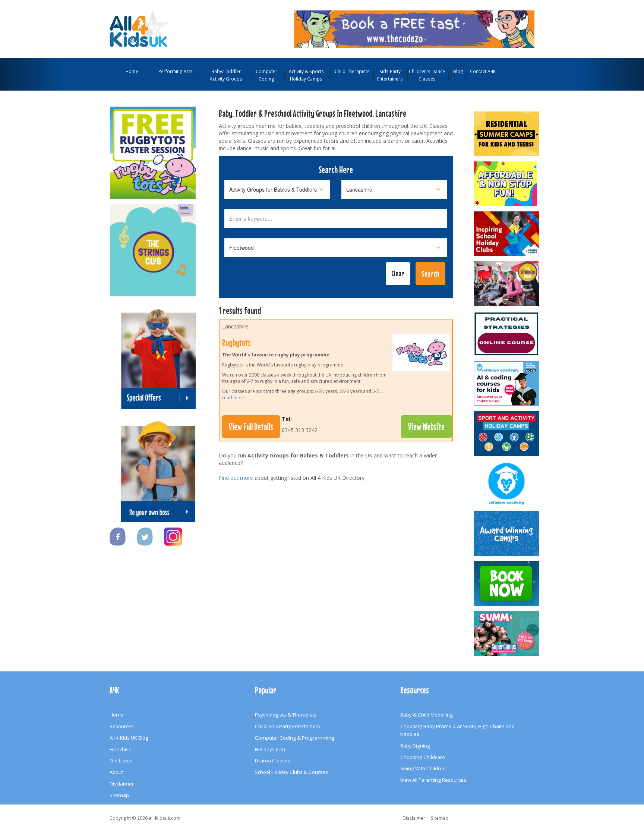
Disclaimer (122, 783)
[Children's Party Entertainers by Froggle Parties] (507, 583)
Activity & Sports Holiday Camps (306, 75)
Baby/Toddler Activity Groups (226, 75)
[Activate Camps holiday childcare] (507, 433)
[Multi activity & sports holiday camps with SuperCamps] (507, 633)
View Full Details (251, 426)
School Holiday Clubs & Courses (291, 772)
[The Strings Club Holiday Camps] (153, 247)
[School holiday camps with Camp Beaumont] (507, 533)
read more (233, 397)
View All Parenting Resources (433, 780)
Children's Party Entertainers (287, 726)
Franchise (121, 749)
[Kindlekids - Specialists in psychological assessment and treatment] (507, 333)
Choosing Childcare (422, 757)
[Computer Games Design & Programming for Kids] (507, 483)
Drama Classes (272, 760)
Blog (458, 71)
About (116, 772)
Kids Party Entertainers (390, 75)
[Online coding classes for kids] (414, 28)
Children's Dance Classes (427, 75)
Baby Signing (415, 745)
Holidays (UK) (270, 749)
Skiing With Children (423, 768)
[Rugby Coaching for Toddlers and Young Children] (153, 149)
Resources (122, 726)
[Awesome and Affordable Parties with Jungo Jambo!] (507, 183)
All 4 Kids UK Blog (129, 737)
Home (132, 71)
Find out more (236, 477)
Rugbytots (236, 342)
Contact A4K (483, 71)
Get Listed (121, 760)
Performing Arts (175, 71)
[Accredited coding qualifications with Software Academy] (507, 383)
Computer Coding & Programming (294, 737)
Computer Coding (266, 75)
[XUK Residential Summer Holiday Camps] (507, 133)
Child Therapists (352, 71)
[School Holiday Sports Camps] (507, 233)
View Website (426, 426)
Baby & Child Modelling (426, 714)
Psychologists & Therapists (285, 714)
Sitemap (119, 795)
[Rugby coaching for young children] (420, 354)
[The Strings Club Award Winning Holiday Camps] (507, 283)
